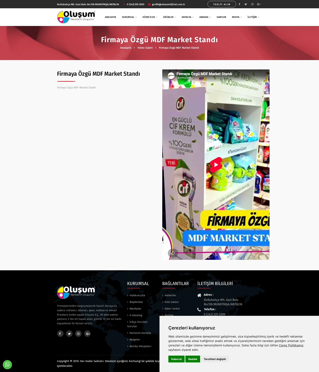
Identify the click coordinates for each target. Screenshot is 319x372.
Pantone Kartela (140, 333)
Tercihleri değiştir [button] (215, 359)
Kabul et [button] (176, 359)
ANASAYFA (110, 17)
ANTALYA (186, 17)
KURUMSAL (128, 17)
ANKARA (203, 17)
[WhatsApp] (7, 364)
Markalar (135, 308)
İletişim (169, 315)
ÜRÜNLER (168, 17)
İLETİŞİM (252, 17)
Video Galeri (145, 47)
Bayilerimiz (136, 302)
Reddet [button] (192, 359)
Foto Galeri (172, 302)
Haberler (170, 295)
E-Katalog (136, 315)
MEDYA (235, 17)
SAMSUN (221, 17)
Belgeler (135, 339)
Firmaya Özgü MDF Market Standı (179, 47)
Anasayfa (125, 47)
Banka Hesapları (140, 346)
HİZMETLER (149, 17)
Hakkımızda (137, 295)
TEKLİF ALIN (221, 4)
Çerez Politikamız (291, 345)
